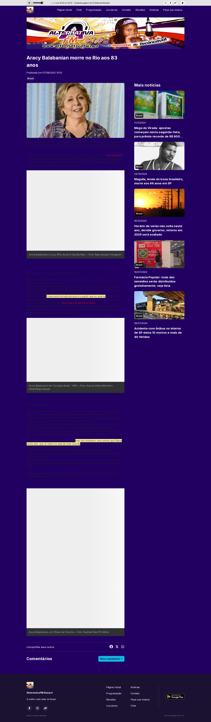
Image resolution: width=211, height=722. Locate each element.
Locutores (111, 9)
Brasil (30, 78)
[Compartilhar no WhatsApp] (122, 647)
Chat (79, 9)
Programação (93, 9)
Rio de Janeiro (114, 155)
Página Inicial (64, 9)
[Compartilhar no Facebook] (111, 647)
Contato (126, 9)
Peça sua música (172, 9)
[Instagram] (165, 3)
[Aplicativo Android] (182, 3)
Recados (140, 9)
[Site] (175, 3)
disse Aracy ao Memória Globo (79, 302)
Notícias (154, 9)
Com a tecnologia (170, 715)
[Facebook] (170, 3)
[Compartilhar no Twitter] (117, 647)
